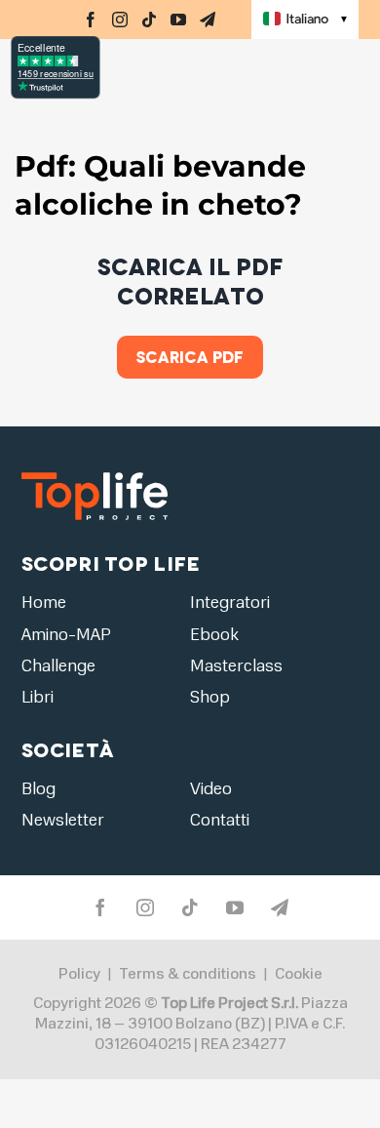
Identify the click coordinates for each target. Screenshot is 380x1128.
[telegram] (207, 19)
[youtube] (178, 19)
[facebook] (90, 19)
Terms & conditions (187, 974)
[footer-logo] (94, 472)
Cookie (299, 974)
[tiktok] (149, 19)
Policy (79, 974)
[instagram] (119, 19)
